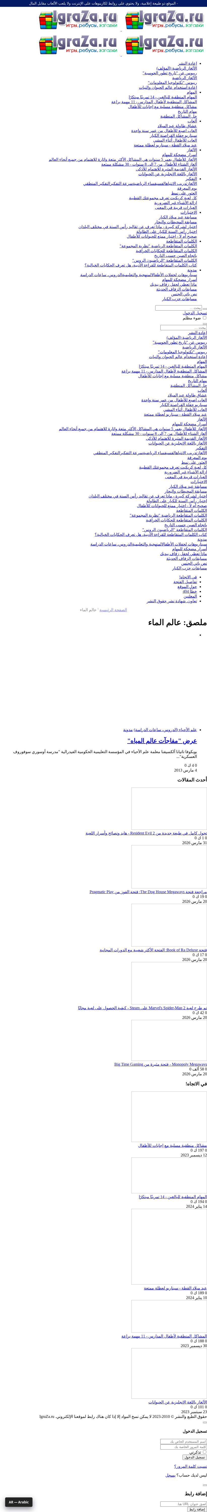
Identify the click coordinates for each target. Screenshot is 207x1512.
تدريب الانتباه (176, 183)
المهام (192, 92)
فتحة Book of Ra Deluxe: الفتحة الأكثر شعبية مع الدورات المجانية (153, 950)
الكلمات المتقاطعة (181, 241)
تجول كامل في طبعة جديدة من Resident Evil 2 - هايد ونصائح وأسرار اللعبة (146, 833)
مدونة (192, 270)
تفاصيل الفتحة (185, 582)
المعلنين (190, 596)
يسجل (170, 1475)
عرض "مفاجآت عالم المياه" (162, 740)
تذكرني (195, 1452)
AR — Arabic (19, 1502)
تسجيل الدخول (195, 313)
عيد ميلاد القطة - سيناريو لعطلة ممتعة (175, 1288)
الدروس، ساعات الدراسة (101, 275)
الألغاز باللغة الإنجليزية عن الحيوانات (177, 1402)
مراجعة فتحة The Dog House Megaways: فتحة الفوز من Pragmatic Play (148, 892)
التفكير (191, 179)
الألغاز (192, 150)
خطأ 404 (190, 591)
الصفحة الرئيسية (113, 610)
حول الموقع (187, 586)
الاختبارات (188, 212)
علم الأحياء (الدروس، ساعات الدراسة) (165, 730)
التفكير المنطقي (96, 183)
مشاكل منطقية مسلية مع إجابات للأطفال (172, 1145)
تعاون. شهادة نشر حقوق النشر (172, 601)
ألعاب (192, 121)
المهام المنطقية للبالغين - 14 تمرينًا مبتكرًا (173, 1197)
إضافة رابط (197, 1509)
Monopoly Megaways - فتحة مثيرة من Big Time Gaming (160, 1064)
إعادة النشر (187, 63)
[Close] (205, 1422)
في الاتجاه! (188, 577)
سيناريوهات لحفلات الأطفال (174, 275)
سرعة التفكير (121, 183)
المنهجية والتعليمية (136, 275)
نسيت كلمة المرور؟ (190, 1466)
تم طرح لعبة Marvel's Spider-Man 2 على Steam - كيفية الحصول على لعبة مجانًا (142, 1008)
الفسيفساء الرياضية (149, 183)
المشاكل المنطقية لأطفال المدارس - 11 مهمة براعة (164, 1336)
